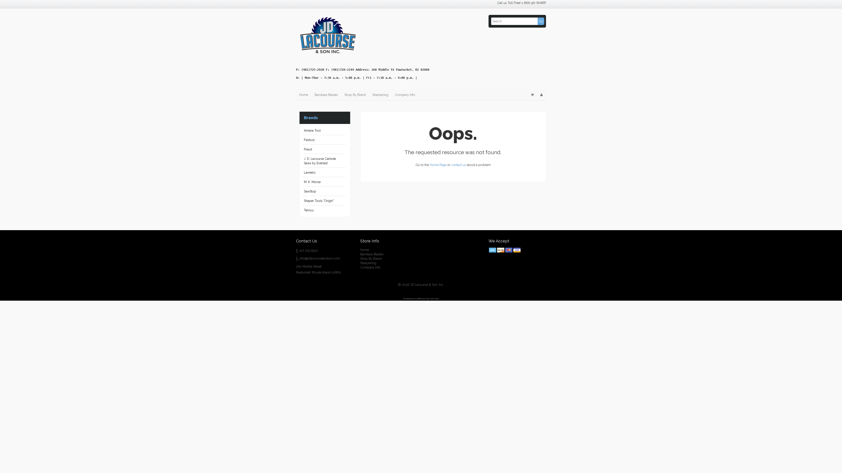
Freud (308, 149)
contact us (458, 165)
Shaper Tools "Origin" (319, 201)
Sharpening (380, 95)
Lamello (310, 172)
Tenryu (309, 210)
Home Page (438, 165)
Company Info (405, 95)
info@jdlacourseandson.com (319, 258)
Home (303, 95)
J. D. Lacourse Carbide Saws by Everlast (320, 161)
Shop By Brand (355, 95)
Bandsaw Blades (326, 95)
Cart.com (434, 298)
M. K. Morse (312, 182)
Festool (309, 140)
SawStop (310, 191)
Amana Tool (312, 130)
